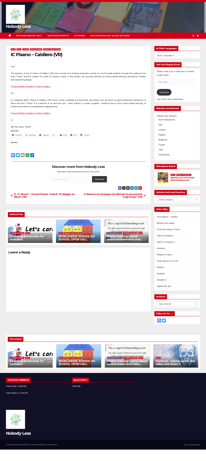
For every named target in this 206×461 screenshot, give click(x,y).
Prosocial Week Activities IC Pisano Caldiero (30, 86)
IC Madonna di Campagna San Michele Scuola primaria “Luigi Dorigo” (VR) (113, 195)
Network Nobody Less (28, 36)
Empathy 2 (162, 280)
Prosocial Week (35, 49)
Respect (160, 267)
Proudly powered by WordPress (18, 445)
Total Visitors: (12, 393)
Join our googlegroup (192, 445)
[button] (193, 36)
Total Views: (12, 386)
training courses (17, 233)
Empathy (161, 273)
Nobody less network (167, 116)
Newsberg (41, 445)
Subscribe (99, 179)
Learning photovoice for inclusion (27, 238)
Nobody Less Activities (52, 49)
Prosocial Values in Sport (168, 229)
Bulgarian (163, 139)
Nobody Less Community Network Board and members (182, 180)
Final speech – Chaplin (167, 217)
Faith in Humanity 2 (166, 242)
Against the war (164, 286)
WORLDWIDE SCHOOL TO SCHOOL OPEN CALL (76, 238)
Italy (19, 49)
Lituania (162, 129)
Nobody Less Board (184, 175)
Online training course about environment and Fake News (123, 239)
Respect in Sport (164, 254)
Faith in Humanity (165, 235)
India (161, 149)
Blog (13, 49)
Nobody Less (18, 26)
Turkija (162, 144)
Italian (25, 49)
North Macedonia (167, 119)
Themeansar (52, 445)
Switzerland (164, 154)
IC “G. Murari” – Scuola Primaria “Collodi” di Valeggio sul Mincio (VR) (44, 195)
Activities (79, 36)
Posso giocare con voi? (167, 261)
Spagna (162, 134)
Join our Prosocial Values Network (110, 36)
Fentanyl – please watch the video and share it (175, 362)
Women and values (165, 223)
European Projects (58, 36)
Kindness (161, 248)
